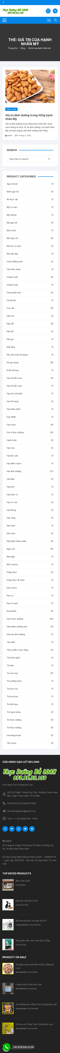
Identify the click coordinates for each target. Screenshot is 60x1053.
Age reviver (12, 183)
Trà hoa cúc (12, 688)
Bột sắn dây (12, 253)
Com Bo (11, 308)
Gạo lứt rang (12, 401)
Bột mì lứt (11, 230)
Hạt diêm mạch (14, 463)
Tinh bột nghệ (13, 657)
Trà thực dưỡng (14, 719)
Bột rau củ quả (14, 246)
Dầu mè (10, 316)
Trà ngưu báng (13, 712)
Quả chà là (12, 587)
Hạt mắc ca (12, 494)
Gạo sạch (11, 424)
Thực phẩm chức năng (17, 650)
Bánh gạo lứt (13, 191)
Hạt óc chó (12, 502)
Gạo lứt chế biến (14, 393)
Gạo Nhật (11, 416)
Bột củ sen (12, 207)
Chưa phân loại (14, 292)
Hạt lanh (10, 486)
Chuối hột (11, 300)
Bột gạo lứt (12, 222)
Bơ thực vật (12, 199)
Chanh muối (12, 277)
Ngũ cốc (11, 549)
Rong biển (11, 611)
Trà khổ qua (12, 704)
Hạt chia (11, 448)
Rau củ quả (12, 603)
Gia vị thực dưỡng (15, 432)
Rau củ (10, 595)
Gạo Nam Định (14, 409)
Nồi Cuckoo (12, 564)
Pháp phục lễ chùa (15, 580)
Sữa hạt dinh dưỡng (16, 634)
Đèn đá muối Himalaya (17, 354)
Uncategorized (14, 735)
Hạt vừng (11, 517)
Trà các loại (12, 673)
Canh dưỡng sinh (15, 261)
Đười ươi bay (13, 370)
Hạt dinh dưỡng (14, 471)
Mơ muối (11, 525)
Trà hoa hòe (12, 696)
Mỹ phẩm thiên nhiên (16, 541)
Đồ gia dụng (12, 362)
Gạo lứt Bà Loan (14, 378)
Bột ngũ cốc (13, 238)
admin (9, 135)
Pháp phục (12, 572)
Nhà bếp (11, 556)
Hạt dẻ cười (12, 455)
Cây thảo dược (14, 269)
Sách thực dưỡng (15, 618)
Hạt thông (11, 510)
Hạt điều (11, 479)
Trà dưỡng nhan (14, 681)
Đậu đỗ (10, 323)
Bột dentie (12, 215)
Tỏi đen (10, 665)
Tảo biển (11, 642)
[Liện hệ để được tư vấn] (6, 1047)
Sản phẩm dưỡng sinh (17, 626)
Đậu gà (10, 339)
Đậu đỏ (10, 331)
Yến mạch (11, 743)
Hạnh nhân (11, 109)
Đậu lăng (11, 347)
